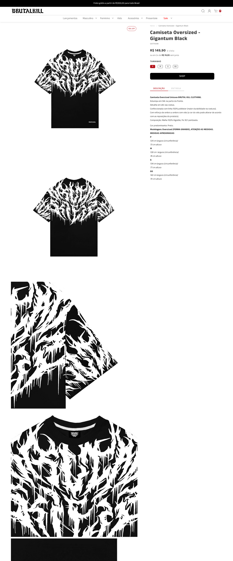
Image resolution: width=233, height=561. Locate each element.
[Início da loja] (27, 10)
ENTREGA (176, 89)
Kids (119, 19)
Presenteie (151, 19)
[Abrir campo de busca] (203, 11)
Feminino (105, 19)
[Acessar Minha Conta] (209, 11)
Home (153, 26)
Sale (166, 19)
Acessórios (133, 19)
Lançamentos (70, 19)
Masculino (88, 19)
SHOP (182, 76)
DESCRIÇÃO (159, 89)
